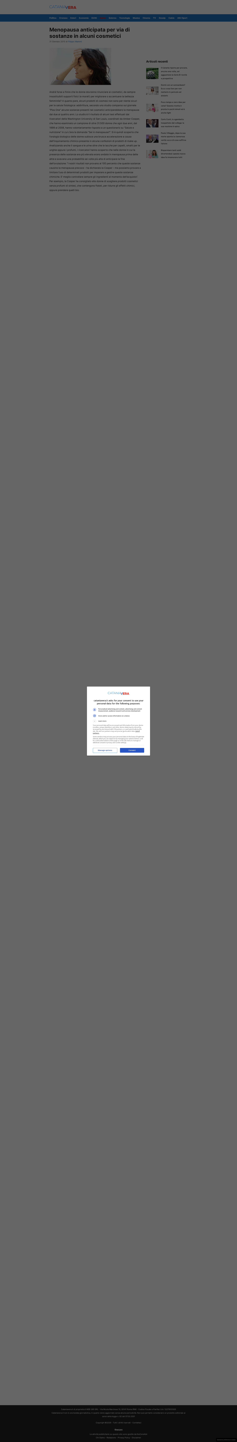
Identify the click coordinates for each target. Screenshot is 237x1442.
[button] (118, 721)
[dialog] (118, 721)
